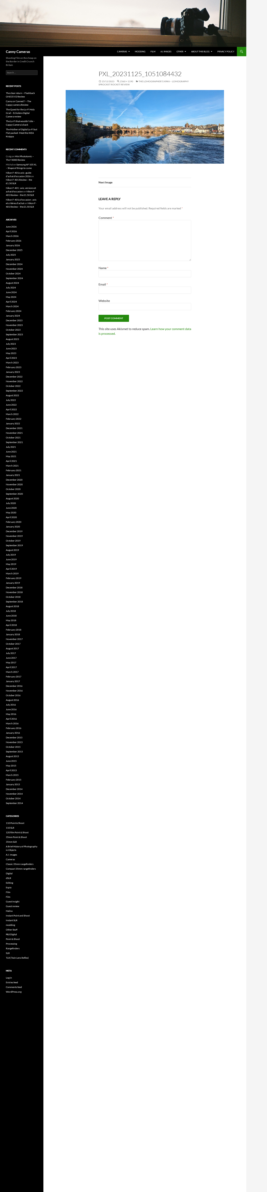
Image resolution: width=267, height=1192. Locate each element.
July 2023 (11, 343)
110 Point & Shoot (15, 823)
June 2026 (11, 226)
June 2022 (11, 404)
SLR (8, 953)
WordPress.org (14, 991)
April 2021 (11, 460)
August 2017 (12, 648)
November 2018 (14, 592)
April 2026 (11, 231)
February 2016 (13, 728)
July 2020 (11, 503)
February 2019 (13, 578)
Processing (11, 943)
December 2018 (14, 587)
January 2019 (13, 582)
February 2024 (13, 311)
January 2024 (13, 315)
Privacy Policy (225, 51)
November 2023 (14, 325)
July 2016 (11, 704)
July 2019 (11, 554)
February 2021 (13, 470)
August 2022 (12, 395)
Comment (106, 217)
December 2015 (14, 737)
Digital (9, 873)
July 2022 (11, 400)
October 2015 (13, 746)
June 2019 (11, 559)
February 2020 (13, 521)
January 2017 (13, 681)
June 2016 (11, 709)
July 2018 (11, 610)
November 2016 (14, 690)
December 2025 (14, 250)
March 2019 (12, 573)
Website (104, 300)
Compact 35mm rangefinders (21, 868)
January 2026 (13, 245)
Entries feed (12, 982)
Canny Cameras (18, 51)
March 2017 (12, 671)
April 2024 (11, 301)
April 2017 (11, 667)
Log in (9, 977)
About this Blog (200, 51)
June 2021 (11, 451)
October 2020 (13, 489)
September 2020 (14, 493)
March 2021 (12, 465)
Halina (9, 910)
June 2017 (11, 657)
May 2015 (11, 765)
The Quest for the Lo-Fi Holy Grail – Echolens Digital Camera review (20, 113)
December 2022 (14, 376)
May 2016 (11, 714)
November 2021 (14, 432)
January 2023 (13, 371)
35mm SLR (11, 841)
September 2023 (14, 334)
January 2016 (13, 732)
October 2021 (13, 437)
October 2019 (13, 540)
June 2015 (11, 760)
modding (140, 51)
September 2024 (14, 278)
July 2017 (11, 653)
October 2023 (13, 329)
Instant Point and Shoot (18, 915)
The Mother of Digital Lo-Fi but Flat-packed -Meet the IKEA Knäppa (21, 133)
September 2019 (14, 545)
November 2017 (14, 639)
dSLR (8, 878)
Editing (9, 882)
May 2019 (11, 564)
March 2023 (12, 362)
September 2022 (14, 390)
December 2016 (14, 685)
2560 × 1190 (126, 81)
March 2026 (12, 236)
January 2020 (13, 526)
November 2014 (14, 793)
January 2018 (13, 634)
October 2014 (13, 798)
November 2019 (14, 535)
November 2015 (14, 742)
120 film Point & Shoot (17, 832)
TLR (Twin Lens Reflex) (17, 957)
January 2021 (13, 475)
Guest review (12, 906)
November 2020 (14, 484)
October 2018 (13, 596)
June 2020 (11, 507)
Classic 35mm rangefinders (19, 864)
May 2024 (11, 296)
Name (103, 268)
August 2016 (12, 700)
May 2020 (11, 512)
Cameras (122, 51)
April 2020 (11, 517)
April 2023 (11, 357)
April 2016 (11, 718)
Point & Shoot (13, 939)
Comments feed (14, 987)
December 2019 (14, 531)
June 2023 (11, 348)
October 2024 (13, 273)
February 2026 (13, 240)
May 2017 (11, 662)
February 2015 (13, 779)
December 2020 (14, 479)
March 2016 (12, 723)
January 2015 (13, 784)
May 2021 (11, 456)
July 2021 (11, 446)
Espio (9, 887)
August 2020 (12, 498)
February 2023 (13, 367)
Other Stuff (11, 929)
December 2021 (14, 428)
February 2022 (13, 418)
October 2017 (13, 643)
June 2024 (11, 292)
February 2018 (13, 629)
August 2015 (12, 756)
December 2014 (14, 789)
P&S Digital (11, 934)
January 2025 (13, 259)
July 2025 (11, 254)
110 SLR (10, 827)
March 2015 (12, 775)
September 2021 (14, 442)
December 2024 (14, 264)
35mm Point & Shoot (16, 837)
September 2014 (14, 803)
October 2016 (13, 695)
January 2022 (13, 423)
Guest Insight (12, 901)
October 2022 (13, 386)
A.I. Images (165, 51)
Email (103, 284)
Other (180, 51)
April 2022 (11, 409)
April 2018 (11, 625)
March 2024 (12, 306)
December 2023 (14, 320)
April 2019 (11, 568)
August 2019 (12, 550)
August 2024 (12, 282)
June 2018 (11, 615)
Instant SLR (11, 920)
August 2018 (12, 606)
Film (153, 51)
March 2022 (12, 414)
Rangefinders (13, 948)
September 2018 (14, 601)
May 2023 (11, 353)
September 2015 (14, 751)
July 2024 (11, 287)
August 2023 (12, 339)
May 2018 (11, 620)
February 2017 (13, 676)
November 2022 (14, 381)
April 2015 (11, 770)
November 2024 (14, 268)
